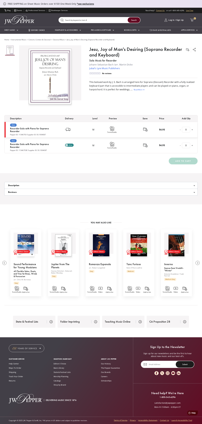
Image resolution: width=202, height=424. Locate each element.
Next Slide (198, 263)
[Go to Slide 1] (10, 50)
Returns (12, 380)
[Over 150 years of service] (26, 348)
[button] (11, 30)
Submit (184, 364)
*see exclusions (85, 3)
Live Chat (189, 10)
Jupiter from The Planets (60, 265)
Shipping (12, 372)
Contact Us (160, 10)
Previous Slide (4, 263)
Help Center (14, 363)
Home (6, 39)
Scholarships (106, 380)
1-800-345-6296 (167, 397)
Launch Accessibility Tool (181, 420)
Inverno (168, 264)
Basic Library (59, 368)
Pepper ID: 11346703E (18, 150)
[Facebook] (156, 373)
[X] (162, 373)
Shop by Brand (60, 385)
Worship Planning (61, 376)
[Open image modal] (50, 77)
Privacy (133, 420)
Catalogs (57, 380)
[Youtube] (173, 373)
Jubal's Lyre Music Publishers (104, 68)
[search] (62, 20)
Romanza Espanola (100, 264)
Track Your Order (16, 376)
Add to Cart (183, 161)
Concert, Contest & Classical (39, 39)
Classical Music (59, 39)
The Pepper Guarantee (110, 368)
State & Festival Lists (62, 372)
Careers (104, 376)
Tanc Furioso (134, 264)
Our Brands (106, 372)
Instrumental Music (18, 39)
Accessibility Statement (148, 420)
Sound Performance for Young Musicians (25, 265)
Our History (106, 363)
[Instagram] (168, 373)
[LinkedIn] (179, 373)
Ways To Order (15, 368)
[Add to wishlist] (187, 50)
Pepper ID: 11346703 (18, 134)
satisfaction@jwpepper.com (167, 403)
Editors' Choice (60, 363)
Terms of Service (121, 420)
